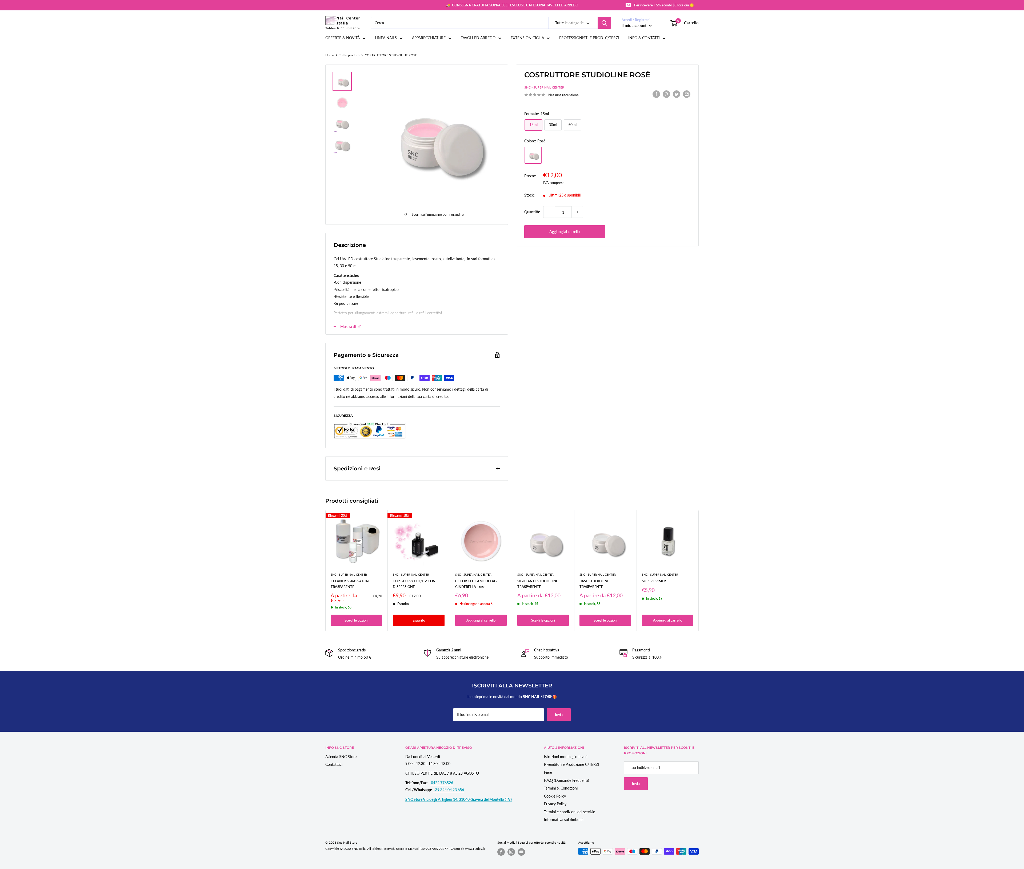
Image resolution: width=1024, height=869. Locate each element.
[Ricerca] (604, 23)
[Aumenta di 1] (577, 212)
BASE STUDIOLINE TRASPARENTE (594, 584)
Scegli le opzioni (356, 620)
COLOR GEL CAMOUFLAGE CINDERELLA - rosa (476, 584)
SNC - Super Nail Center (544, 88)
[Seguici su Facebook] (501, 852)
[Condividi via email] (686, 94)
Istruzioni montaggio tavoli (565, 756)
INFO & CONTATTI (644, 37)
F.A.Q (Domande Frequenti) (566, 780)
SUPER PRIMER (654, 581)
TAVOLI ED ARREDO (478, 37)
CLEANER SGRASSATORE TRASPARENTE (350, 584)
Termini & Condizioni (561, 788)
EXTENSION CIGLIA (527, 37)
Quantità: (532, 212)
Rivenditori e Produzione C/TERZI (571, 764)
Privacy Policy (555, 804)
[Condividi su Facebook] (656, 94)
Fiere (548, 772)
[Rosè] (533, 155)
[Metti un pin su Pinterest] (666, 94)
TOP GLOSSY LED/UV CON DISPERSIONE (414, 584)
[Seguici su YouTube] (521, 852)
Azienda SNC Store (341, 756)
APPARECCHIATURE (429, 37)
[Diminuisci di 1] (549, 212)
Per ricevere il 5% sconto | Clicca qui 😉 (664, 5)
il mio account (634, 25)
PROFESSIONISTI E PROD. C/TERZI (589, 37)
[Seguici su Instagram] (511, 852)
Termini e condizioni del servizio (569, 812)
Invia (559, 714)
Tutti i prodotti (349, 55)
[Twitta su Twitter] (676, 94)
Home (329, 55)
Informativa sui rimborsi (563, 819)
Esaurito (419, 620)
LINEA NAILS (386, 37)
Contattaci (333, 764)
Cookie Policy (555, 796)
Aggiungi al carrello (564, 231)
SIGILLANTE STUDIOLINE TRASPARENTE (537, 584)
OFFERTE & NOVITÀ (342, 37)
